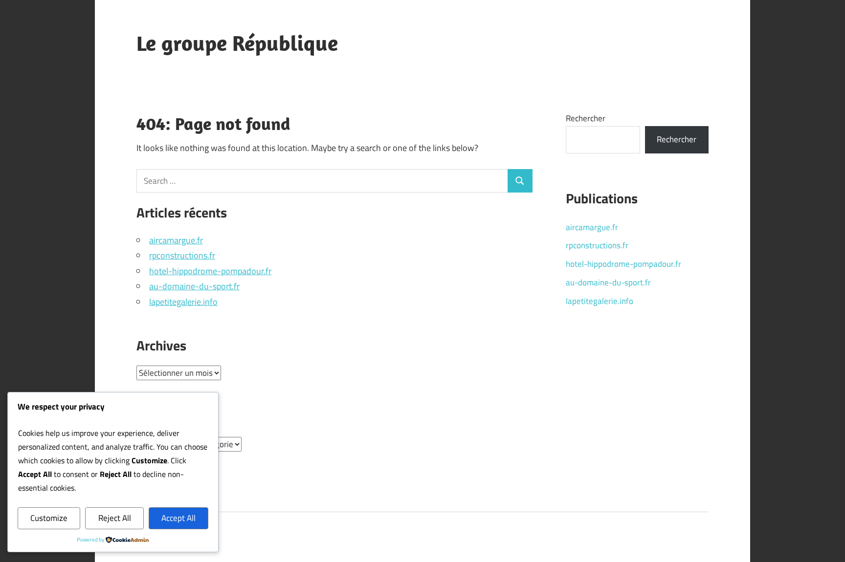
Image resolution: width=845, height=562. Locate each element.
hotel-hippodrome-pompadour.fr (210, 271)
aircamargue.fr (176, 240)
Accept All (178, 518)
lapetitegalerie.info (183, 301)
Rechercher (585, 118)
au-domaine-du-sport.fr (194, 286)
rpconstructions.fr (182, 255)
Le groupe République (237, 43)
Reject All (114, 518)
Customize (48, 518)
